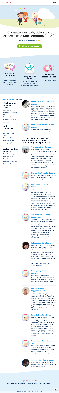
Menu (54, 2)
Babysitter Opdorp (8, 154)
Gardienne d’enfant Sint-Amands (10, 134)
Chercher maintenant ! (31, 46)
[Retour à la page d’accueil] (8, 3)
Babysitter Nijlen (8, 122)
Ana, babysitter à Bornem (41, 147)
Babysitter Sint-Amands (10, 138)
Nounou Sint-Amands (9, 131)
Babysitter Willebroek (9, 119)
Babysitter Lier (7, 117)
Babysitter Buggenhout (10, 161)
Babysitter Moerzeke (9, 164)
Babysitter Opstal (8, 156)
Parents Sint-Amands (9, 140)
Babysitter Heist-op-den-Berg (10, 113)
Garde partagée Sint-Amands (9, 144)
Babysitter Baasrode (9, 159)
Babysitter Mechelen (9, 110)
